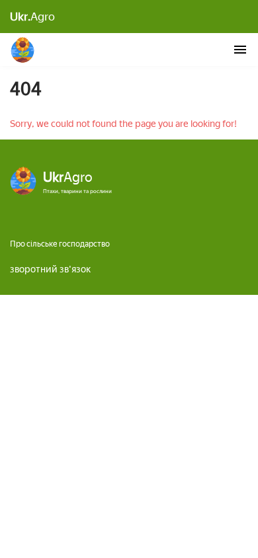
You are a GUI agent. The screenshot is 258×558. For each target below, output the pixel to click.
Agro (32, 16)
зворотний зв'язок (50, 269)
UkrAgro (23, 49)
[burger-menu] (240, 50)
